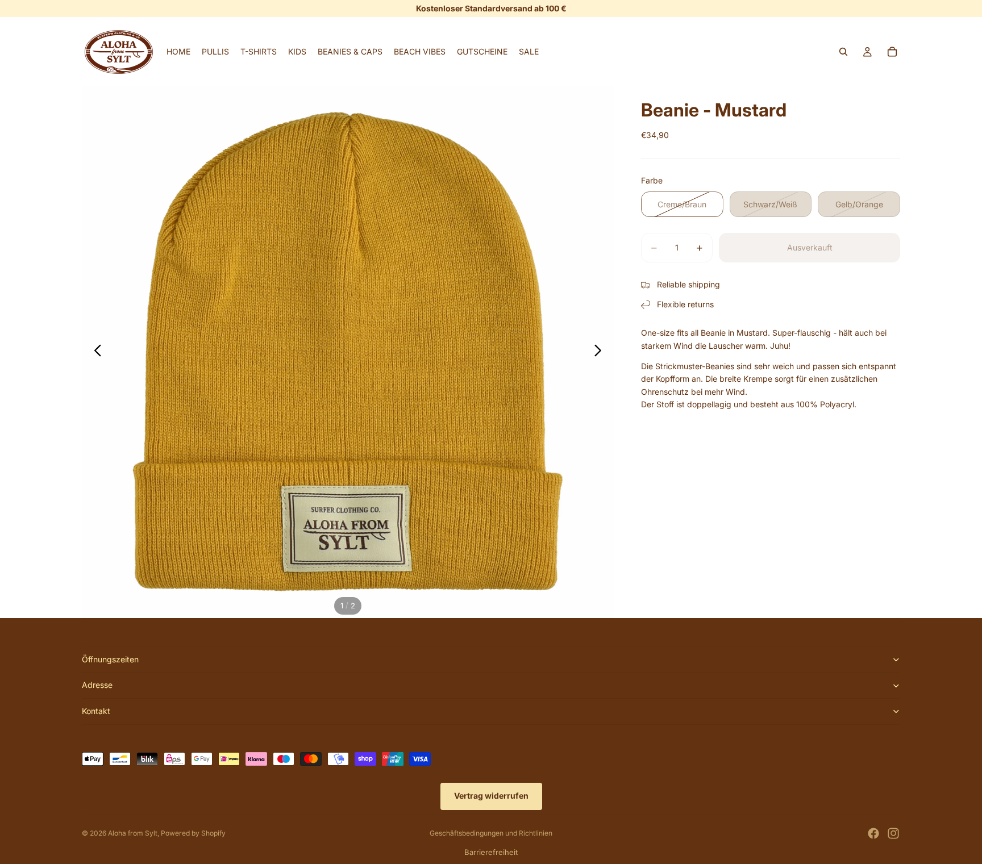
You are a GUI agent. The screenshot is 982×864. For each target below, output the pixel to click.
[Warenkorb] (892, 51)
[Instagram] (893, 833)
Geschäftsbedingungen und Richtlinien (491, 833)
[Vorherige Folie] (94, 352)
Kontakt (96, 711)
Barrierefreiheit (491, 852)
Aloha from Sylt (132, 833)
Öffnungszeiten (110, 659)
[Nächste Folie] (601, 352)
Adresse (97, 685)
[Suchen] (843, 51)
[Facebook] (873, 833)
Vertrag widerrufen (491, 795)
